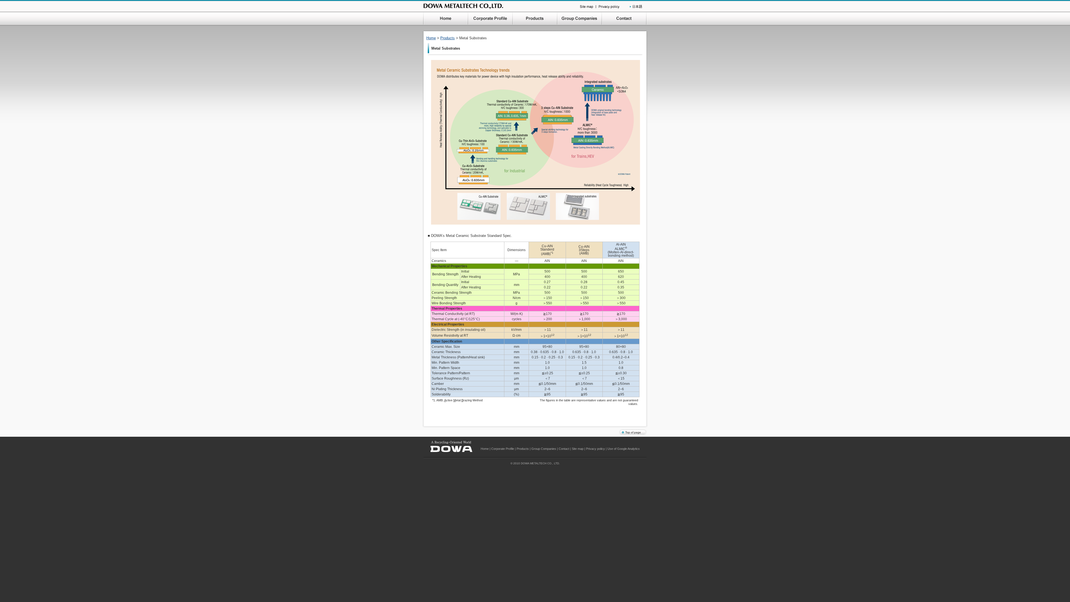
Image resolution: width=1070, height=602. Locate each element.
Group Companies (543, 448)
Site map (577, 448)
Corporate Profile (502, 448)
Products (447, 38)
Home (431, 38)
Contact (564, 448)
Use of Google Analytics (623, 448)
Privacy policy (595, 448)
